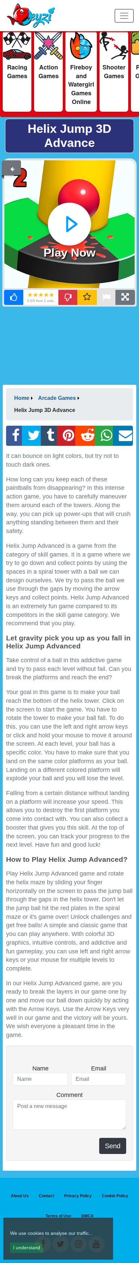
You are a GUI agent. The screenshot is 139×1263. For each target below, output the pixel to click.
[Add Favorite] (87, 297)
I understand (26, 1247)
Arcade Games (57, 398)
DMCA (87, 1216)
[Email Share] (123, 436)
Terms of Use (58, 1216)
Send (112, 1146)
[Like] (14, 297)
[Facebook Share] (14, 436)
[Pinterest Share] (66, 436)
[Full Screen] (125, 297)
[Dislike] (68, 297)
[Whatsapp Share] (104, 436)
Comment (69, 1095)
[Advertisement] (69, 345)
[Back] (12, 167)
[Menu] (124, 15)
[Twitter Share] (31, 436)
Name (40, 1068)
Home (21, 398)
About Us (20, 1196)
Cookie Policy (115, 1196)
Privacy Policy (78, 1196)
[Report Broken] (106, 297)
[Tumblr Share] (49, 436)
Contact (46, 1196)
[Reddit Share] (85, 436)
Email (98, 1068)
